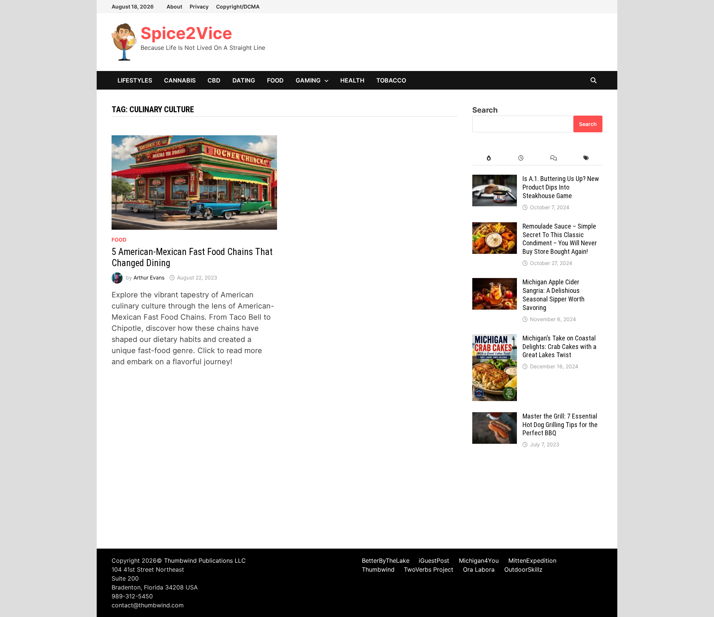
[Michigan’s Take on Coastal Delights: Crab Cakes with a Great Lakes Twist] (494, 339)
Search (485, 110)
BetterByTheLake (385, 560)
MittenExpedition (532, 560)
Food (275, 80)
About (174, 6)
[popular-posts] (488, 158)
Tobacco (391, 80)
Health (352, 80)
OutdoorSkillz (523, 569)
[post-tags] (586, 158)
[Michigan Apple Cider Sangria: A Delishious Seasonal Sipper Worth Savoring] (494, 283)
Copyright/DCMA (238, 6)
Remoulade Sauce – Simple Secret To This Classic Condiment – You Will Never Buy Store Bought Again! (559, 239)
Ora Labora (479, 569)
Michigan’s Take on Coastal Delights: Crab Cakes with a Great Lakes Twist (559, 346)
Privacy (199, 6)
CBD (214, 80)
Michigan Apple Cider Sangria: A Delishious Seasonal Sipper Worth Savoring (553, 294)
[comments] (553, 158)
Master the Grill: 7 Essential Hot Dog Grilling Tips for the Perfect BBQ (560, 424)
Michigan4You (479, 560)
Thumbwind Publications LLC (205, 560)
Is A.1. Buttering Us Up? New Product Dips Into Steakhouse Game (560, 187)
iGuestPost (434, 560)
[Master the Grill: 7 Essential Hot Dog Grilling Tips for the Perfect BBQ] (494, 417)
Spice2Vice (186, 33)
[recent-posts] (521, 158)
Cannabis (180, 80)
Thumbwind (378, 569)
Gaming (308, 80)
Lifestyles (135, 80)
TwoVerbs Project (428, 569)
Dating (243, 80)
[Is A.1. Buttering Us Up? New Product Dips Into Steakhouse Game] (494, 180)
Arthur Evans (149, 277)
